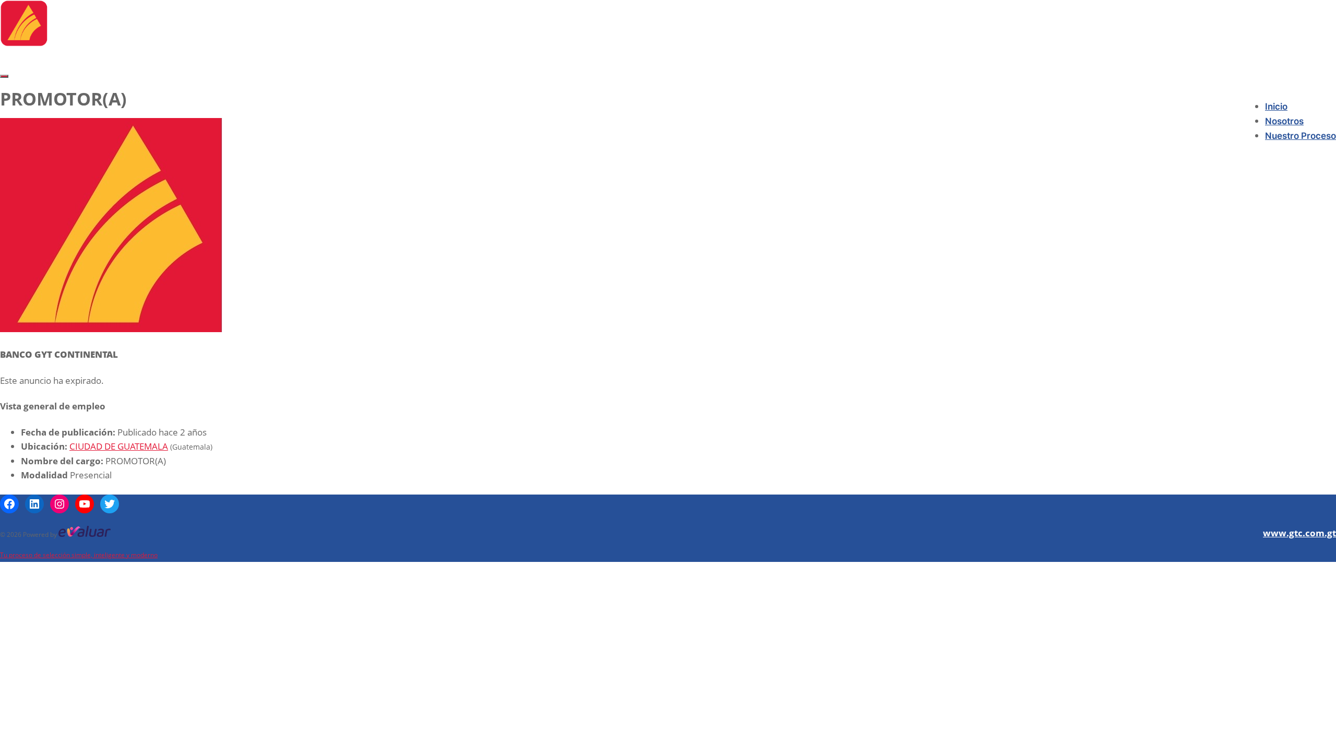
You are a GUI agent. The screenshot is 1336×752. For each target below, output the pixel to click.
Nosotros (1284, 121)
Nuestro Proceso (1300, 136)
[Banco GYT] (24, 43)
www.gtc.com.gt (1299, 533)
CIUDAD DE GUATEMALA (118, 446)
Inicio (1276, 106)
